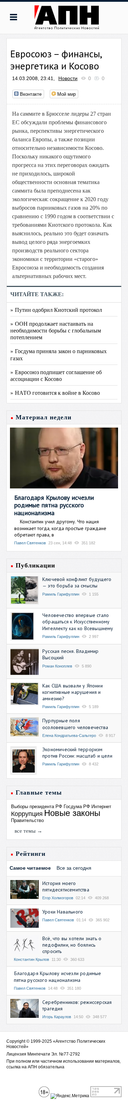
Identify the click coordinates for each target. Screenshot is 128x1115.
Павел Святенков (30, 543)
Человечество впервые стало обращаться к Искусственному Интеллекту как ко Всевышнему (77, 621)
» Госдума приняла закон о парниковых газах (58, 354)
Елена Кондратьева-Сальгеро (69, 735)
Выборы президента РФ (36, 806)
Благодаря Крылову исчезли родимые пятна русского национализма (54, 505)
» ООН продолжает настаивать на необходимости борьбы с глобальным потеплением (55, 330)
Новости (68, 78)
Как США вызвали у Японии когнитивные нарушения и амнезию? (72, 692)
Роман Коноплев (57, 666)
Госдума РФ (77, 806)
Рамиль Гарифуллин (60, 594)
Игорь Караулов (56, 1017)
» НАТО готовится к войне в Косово (55, 392)
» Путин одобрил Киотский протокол (56, 309)
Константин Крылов (31, 959)
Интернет (101, 806)
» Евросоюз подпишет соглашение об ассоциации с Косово (56, 375)
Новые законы (72, 813)
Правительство (27, 820)
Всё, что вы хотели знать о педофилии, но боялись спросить (71, 944)
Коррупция (27, 813)
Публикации (35, 565)
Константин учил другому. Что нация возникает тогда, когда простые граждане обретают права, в (60, 528)
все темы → (28, 831)
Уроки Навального (62, 912)
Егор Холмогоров (57, 898)
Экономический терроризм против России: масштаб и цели (77, 752)
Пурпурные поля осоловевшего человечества (75, 723)
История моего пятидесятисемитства (65, 886)
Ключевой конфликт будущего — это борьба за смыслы (76, 582)
